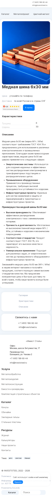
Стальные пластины (11, 422)
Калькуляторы (8, 440)
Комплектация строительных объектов (20, 394)
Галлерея (23, 295)
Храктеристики (26, 301)
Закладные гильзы (10, 417)
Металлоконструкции (12, 384)
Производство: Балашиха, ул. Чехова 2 (21, 353)
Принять (18, 482)
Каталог (12, 492)
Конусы (5, 407)
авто (10, 458)
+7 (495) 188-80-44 (39, 2)
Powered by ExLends (10, 488)
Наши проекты (8, 445)
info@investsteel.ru (39, 5)
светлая (18, 458)
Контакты (6, 450)
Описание (23, 306)
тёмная (27, 458)
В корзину (29, 108)
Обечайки (6, 412)
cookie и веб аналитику (38, 477)
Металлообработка (11, 374)
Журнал (5, 435)
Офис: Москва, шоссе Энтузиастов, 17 (25, 347)
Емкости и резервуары (12, 389)
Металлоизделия (9, 379)
